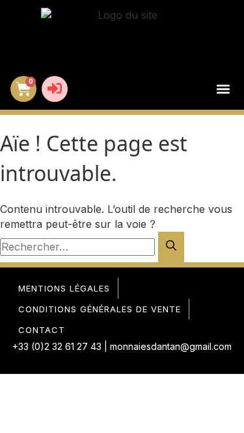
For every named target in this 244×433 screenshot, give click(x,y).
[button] (223, 89)
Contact (41, 330)
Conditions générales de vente (99, 309)
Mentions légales (64, 288)
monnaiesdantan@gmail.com (171, 346)
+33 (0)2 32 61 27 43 (57, 346)
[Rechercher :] (79, 246)
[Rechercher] (171, 247)
